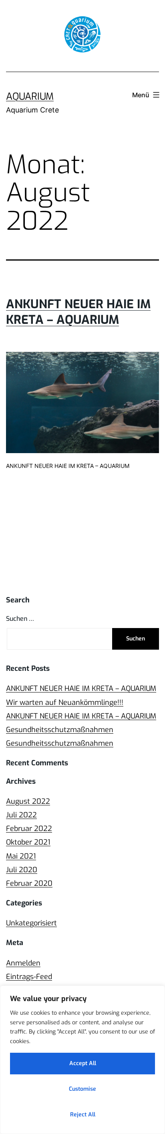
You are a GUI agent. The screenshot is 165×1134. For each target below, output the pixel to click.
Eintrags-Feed (29, 976)
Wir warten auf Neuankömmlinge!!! (64, 702)
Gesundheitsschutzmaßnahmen (59, 730)
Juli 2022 (21, 815)
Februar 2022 (29, 828)
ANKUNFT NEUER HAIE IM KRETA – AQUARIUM (78, 312)
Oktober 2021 (28, 842)
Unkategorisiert (31, 923)
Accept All (82, 1063)
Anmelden (23, 963)
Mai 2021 (21, 856)
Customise (82, 1089)
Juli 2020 (21, 870)
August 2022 (28, 801)
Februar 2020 (29, 883)
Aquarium (30, 96)
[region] (82, 1059)
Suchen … (20, 618)
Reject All (82, 1114)
